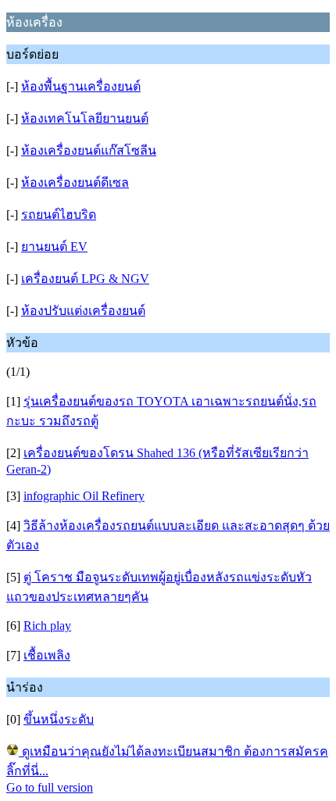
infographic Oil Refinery (84, 495)
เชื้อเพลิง (46, 655)
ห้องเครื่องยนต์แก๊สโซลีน (88, 150)
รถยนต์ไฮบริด (58, 214)
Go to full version (49, 787)
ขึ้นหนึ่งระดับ (58, 719)
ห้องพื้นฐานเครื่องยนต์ (81, 86)
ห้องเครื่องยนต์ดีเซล (75, 182)
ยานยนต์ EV (54, 246)
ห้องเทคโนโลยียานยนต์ (84, 118)
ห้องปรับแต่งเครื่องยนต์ (83, 310)
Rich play (47, 625)
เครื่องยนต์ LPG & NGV (85, 278)
